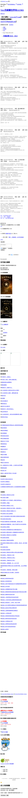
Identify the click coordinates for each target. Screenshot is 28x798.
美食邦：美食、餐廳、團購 (7, 703)
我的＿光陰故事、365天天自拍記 (16, 237)
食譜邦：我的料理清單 (6, 724)
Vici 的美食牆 (4, 699)
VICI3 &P (10, 390)
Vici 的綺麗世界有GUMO (12, 10)
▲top (2, 239)
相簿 (4, 27)
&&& (14, 591)
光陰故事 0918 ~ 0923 (10, 36)
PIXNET (6, 778)
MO (5, 497)
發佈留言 (2, 249)
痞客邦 (7, 233)
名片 (4, 30)
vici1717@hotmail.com (8, 21)
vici (1, 226)
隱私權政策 (23, 778)
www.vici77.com (15, 17)
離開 (7, 795)
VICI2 (10, 392)
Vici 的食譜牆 (4, 721)
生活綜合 (11, 24)
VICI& (12, 414)
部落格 (4, 28)
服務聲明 (14, 779)
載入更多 (2, 242)
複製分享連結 (4, 704)
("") (14, 524)
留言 (10, 233)
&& (10, 597)
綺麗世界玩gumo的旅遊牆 (6, 710)
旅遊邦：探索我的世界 (6, 713)
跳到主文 (3, 13)
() (13, 486)
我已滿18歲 (3, 795)
